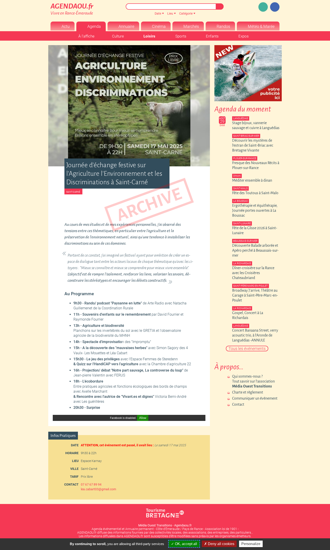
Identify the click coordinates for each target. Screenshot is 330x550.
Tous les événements (247, 348)
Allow (142, 418)
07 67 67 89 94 (91, 484)
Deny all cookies (220, 544)
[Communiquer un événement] (263, 7)
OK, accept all (185, 544)
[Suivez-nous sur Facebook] (274, 7)
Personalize (250, 544)
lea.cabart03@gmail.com (98, 489)
